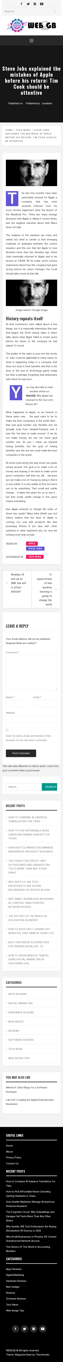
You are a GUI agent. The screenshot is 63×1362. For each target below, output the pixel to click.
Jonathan (47, 103)
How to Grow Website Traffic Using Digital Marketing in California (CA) (28, 959)
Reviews (13, 1031)
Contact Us (12, 1163)
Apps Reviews (17, 994)
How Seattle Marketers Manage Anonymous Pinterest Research (30, 849)
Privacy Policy (13, 1157)
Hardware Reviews (21, 1012)
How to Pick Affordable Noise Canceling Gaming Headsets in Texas (29, 834)
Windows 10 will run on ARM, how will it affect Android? (18, 582)
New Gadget (16, 1021)
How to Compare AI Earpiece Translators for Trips (27, 819)
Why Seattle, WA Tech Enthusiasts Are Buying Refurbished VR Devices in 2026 (29, 886)
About (9, 1151)
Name (10, 697)
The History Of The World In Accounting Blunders (27, 918)
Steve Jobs (35, 548)
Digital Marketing (20, 1003)
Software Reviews (21, 1040)
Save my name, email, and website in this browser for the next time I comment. (28, 738)
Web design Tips (19, 1058)
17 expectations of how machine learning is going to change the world (44, 589)
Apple (32, 543)
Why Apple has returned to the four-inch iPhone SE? (39, 400)
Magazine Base (23, 1354)
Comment (12, 652)
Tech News (35, 557)
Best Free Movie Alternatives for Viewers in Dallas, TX (28, 944)
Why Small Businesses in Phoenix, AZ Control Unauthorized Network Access (31, 903)
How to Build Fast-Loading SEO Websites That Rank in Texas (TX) (31, 931)
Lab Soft (10, 1099)
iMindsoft (11, 1087)
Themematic (43, 1354)
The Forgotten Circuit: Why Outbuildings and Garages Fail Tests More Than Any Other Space (29, 866)
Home (9, 1145)
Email (37, 697)
